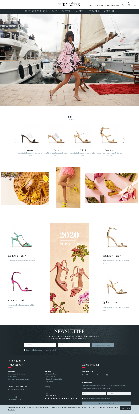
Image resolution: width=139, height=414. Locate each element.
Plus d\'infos (11, 410)
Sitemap (47, 387)
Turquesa (13, 255)
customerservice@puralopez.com (19, 389)
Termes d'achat (50, 376)
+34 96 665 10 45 (16, 400)
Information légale (51, 374)
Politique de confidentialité (45, 350)
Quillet (106, 302)
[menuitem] (35, 11)
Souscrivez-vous (102, 345)
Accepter (126, 408)
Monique (12, 300)
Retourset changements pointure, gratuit (61, 397)
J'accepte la (41, 350)
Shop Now (69, 119)
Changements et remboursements (104, 5)
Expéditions (49, 381)
